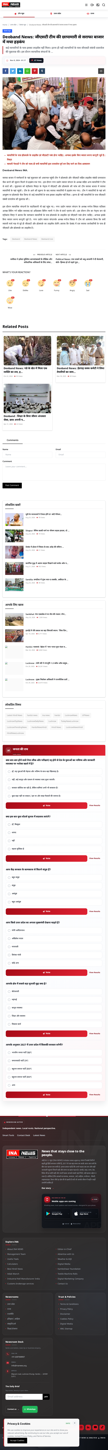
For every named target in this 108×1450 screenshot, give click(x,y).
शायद (14, 832)
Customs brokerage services (20, 1284)
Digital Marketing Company (71, 1279)
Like (10, 290)
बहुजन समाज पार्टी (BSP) (22, 1069)
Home (5, 25)
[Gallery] (98, 5)
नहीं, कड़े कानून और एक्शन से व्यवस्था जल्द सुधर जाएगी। (33, 779)
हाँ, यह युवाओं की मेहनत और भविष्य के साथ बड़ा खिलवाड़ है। (35, 771)
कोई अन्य (15, 963)
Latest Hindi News (14, 715)
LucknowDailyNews (35, 721)
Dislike (25, 290)
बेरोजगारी (15, 991)
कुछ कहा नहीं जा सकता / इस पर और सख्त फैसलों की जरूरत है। (36, 796)
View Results (94, 805)
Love (41, 290)
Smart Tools (8, 1135)
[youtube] (95, 1427)
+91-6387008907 (18, 1357)
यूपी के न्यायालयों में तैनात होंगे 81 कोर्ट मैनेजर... (44, 514)
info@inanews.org (19, 1366)
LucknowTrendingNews (17, 727)
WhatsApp (31, 1409)
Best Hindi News (15, 1269)
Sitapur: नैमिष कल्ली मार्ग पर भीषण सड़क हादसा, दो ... (47, 530)
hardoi (57, 715)
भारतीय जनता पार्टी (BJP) (22, 1052)
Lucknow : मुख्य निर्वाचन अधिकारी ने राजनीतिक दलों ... (47, 679)
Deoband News (30, 239)
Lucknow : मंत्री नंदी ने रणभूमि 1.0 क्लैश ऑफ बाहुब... (47, 663)
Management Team (16, 1254)
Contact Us (63, 1284)
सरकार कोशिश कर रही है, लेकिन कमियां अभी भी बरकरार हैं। (35, 788)
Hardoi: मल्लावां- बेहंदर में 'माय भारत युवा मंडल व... (46, 647)
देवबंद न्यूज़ (22, 25)
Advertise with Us (66, 1254)
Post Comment (12, 485)
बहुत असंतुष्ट (16, 902)
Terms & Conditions (69, 1304)
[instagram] (81, 1427)
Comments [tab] (12, 440)
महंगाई (14, 999)
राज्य (9, 1309)
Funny (56, 290)
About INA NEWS (15, 1249)
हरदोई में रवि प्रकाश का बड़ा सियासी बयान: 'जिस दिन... (47, 630)
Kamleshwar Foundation (69, 1269)
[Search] (103, 5)
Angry (72, 290)
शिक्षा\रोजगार (12, 1329)
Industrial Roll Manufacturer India (23, 1279)
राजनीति (10, 1314)
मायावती (15, 946)
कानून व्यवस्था (17, 1008)
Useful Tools (13, 1259)
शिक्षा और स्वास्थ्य (18, 1016)
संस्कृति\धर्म (11, 1324)
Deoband (16, 239)
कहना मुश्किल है (18, 849)
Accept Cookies (17, 1440)
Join (46, 1397)
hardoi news (32, 715)
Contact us (13, 1409)
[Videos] (92, 5)
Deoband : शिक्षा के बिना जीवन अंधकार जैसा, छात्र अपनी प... (25, 418)
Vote (48, 805)
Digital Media (64, 1264)
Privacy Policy (66, 1309)
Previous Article (44, 255)
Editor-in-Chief (64, 1249)
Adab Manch (13, 1274)
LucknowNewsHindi (74, 727)
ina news (46, 715)
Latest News (39, 1135)
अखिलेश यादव (17, 938)
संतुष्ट (14, 885)
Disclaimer (65, 1314)
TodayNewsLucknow (69, 721)
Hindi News (56, 727)
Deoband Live (47, 239)
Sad (87, 290)
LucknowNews (71, 715)
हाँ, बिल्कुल (16, 824)
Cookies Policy (66, 1319)
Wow (10, 308)
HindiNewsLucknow (15, 733)
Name (5, 449)
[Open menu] (86, 5)
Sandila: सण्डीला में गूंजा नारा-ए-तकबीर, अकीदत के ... (47, 579)
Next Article (61, 255)
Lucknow (52, 721)
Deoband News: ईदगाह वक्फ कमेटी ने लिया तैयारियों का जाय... (80, 370)
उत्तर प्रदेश (13, 25)
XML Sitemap (66, 1329)
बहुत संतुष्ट (16, 877)
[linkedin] (88, 1427)
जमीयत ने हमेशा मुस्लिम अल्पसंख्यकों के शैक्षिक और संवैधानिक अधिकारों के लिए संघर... (31, 261)
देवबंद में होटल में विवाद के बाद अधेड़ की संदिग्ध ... (45, 547)
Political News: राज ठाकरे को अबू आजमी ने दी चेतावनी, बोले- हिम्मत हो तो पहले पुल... (80, 261)
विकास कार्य (16, 1024)
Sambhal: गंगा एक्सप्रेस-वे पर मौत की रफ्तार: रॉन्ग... (46, 614)
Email (58, 449)
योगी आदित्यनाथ (18, 930)
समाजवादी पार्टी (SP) (20, 1060)
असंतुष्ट (14, 893)
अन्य (13, 1085)
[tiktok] (102, 1427)
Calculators (12, 1264)
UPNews (85, 715)
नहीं (13, 840)
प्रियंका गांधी (16, 955)
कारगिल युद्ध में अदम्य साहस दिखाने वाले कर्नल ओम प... (47, 563)
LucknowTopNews (14, 721)
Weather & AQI (65, 1259)
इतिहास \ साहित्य (13, 1319)
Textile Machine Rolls (67, 1274)
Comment (7, 461)
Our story (48, 1188)
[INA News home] (11, 4)
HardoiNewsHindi (39, 727)
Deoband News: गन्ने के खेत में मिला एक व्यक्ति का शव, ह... (25, 370)
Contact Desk (23, 1135)
